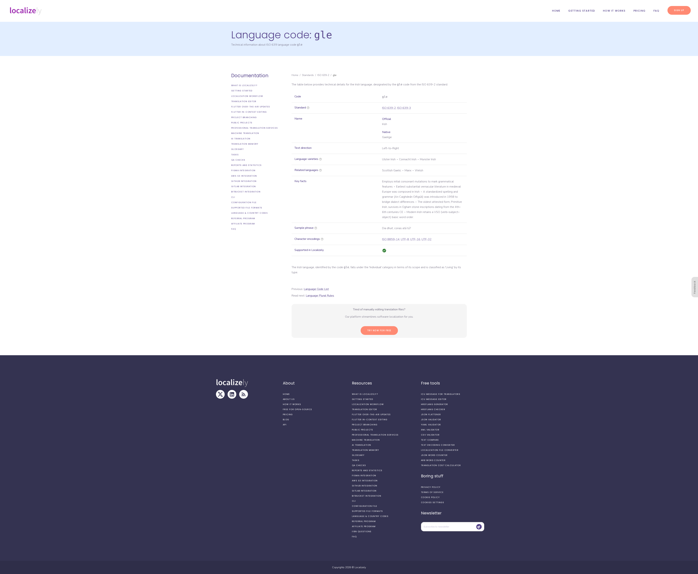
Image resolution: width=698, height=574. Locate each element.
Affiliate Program (243, 223)
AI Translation (240, 138)
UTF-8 (405, 239)
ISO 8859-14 (391, 239)
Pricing (639, 11)
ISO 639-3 (404, 108)
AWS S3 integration (244, 175)
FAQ (656, 11)
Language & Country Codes (249, 213)
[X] (220, 394)
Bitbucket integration (245, 191)
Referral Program (243, 218)
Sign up (679, 10)
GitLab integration (243, 186)
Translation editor (243, 101)
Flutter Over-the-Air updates (250, 106)
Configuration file (244, 202)
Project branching (244, 117)
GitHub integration (244, 181)
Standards (308, 75)
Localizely (360, 567)
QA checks (238, 159)
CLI (233, 197)
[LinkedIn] (232, 394)
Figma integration (243, 170)
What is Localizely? (244, 85)
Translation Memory (244, 143)
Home (556, 11)
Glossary (237, 149)
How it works (614, 11)
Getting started (581, 11)
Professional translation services (254, 127)
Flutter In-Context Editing (249, 111)
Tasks (235, 154)
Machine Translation (245, 133)
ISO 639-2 (323, 75)
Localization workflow (247, 96)
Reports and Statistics (246, 165)
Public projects (241, 122)
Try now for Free (379, 330)
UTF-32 (427, 239)
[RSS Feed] (243, 394)
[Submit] (479, 526)
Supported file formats (246, 207)
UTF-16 (415, 239)
